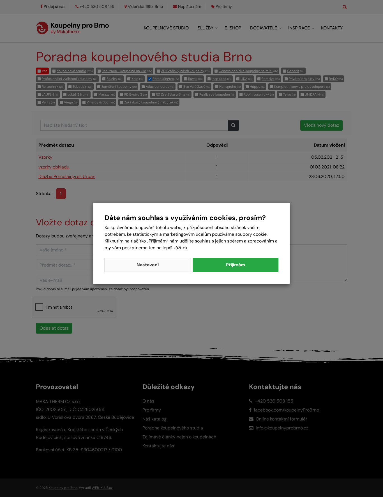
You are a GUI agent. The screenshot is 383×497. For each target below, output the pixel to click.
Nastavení (148, 265)
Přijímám (235, 265)
